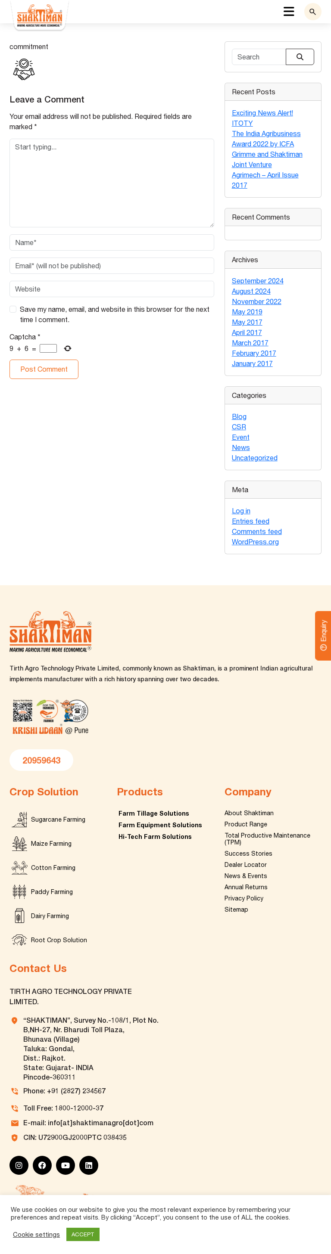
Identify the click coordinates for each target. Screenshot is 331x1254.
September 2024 (258, 281)
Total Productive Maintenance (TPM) (267, 839)
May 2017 (247, 322)
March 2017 (250, 343)
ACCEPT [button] (83, 1234)
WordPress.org (255, 542)
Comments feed (257, 531)
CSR (239, 427)
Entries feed (250, 521)
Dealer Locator (246, 864)
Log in (241, 511)
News (241, 447)
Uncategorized (255, 458)
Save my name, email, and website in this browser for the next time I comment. (114, 314)
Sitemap (236, 909)
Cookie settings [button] (36, 1234)
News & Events (246, 875)
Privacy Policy (244, 898)
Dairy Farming (50, 916)
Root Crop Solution (59, 940)
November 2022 (256, 301)
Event (241, 437)
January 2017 (252, 363)
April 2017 (247, 332)
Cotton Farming (53, 867)
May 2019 (247, 312)
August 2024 (251, 291)
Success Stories (248, 853)
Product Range (246, 824)
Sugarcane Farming (58, 819)
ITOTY (242, 123)
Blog (239, 416)
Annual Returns (246, 887)
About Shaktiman (249, 813)
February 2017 (254, 353)
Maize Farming (51, 843)
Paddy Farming (52, 891)
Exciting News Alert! (262, 113)
